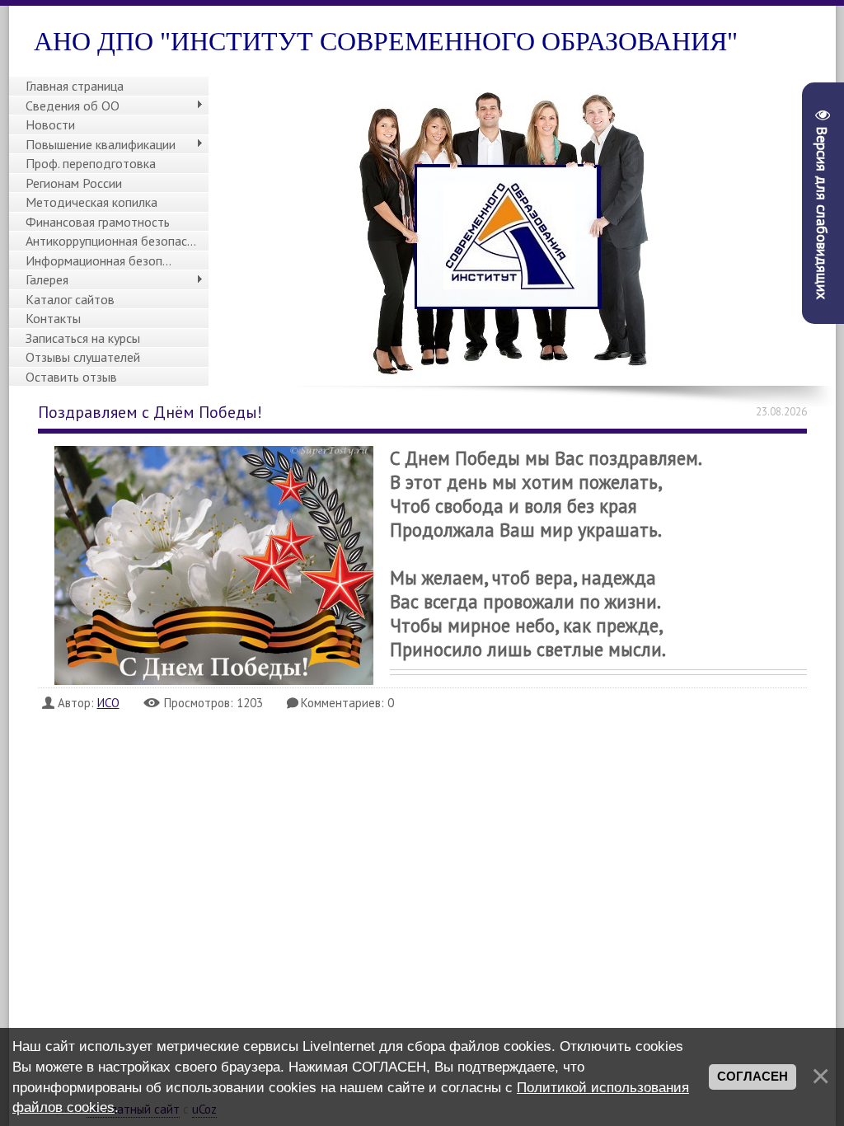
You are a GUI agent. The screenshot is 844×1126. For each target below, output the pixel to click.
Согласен (752, 1076)
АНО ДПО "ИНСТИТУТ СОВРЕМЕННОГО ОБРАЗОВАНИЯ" (386, 41)
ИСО (108, 703)
